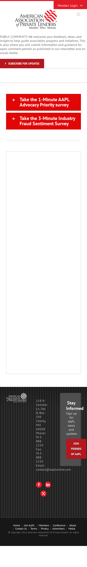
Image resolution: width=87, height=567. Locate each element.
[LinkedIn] (48, 485)
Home (16, 525)
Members (44, 525)
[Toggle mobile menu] (79, 14)
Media (71, 528)
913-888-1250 (39, 441)
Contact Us (21, 528)
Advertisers (58, 528)
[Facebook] (39, 485)
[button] (43, 102)
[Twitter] (43, 494)
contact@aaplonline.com (53, 469)
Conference (59, 525)
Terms (34, 528)
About (72, 525)
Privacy (45, 528)
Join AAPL (29, 525)
